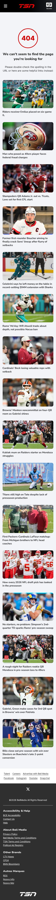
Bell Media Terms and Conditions (19, 837)
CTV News (8, 856)
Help (5, 822)
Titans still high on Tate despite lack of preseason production (24, 496)
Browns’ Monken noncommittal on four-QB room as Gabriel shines (27, 412)
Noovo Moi (8, 883)
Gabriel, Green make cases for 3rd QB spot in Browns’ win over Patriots (27, 710)
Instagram (21, 778)
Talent (7, 773)
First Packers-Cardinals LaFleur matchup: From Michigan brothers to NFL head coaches (26, 540)
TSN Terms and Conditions (16, 841)
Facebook (9, 778)
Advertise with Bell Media (35, 773)
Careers (16, 773)
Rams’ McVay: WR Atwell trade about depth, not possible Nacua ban (24, 327)
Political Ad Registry (13, 845)
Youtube (33, 778)
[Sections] (5, 6)
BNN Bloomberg (11, 864)
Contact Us (8, 819)
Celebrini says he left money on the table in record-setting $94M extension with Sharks (27, 285)
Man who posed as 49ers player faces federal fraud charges (24, 155)
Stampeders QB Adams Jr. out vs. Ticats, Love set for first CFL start (25, 197)
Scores (49, 8)
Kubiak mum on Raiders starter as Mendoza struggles (27, 454)
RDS (5, 875)
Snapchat (45, 778)
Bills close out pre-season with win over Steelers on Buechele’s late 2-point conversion (25, 754)
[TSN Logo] (27, 6)
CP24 (6, 860)
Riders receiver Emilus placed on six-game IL (27, 113)
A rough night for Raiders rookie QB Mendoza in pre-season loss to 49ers (23, 668)
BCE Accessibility (12, 815)
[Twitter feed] (28, 789)
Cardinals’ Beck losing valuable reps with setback (26, 369)
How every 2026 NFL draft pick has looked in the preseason (27, 584)
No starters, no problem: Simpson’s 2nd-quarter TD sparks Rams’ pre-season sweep (27, 626)
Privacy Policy (10, 834)
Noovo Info (8, 879)
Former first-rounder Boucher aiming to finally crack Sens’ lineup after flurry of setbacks (25, 242)
